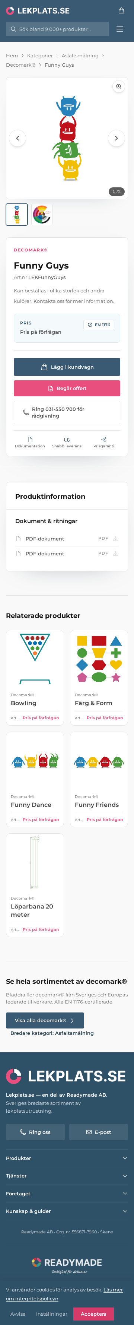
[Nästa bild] (116, 138)
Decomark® (21, 65)
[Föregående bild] (17, 138)
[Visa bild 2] (42, 214)
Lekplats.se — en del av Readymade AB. (56, 1095)
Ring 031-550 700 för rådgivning (58, 412)
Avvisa (18, 1314)
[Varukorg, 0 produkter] (121, 10)
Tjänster (16, 1176)
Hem (12, 55)
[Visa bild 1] (17, 214)
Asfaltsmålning (80, 55)
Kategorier (40, 55)
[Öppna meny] (120, 29)
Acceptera (93, 1314)
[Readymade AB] (66, 1265)
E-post (103, 1132)
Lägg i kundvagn (72, 367)
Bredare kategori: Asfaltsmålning (52, 1033)
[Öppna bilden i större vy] (67, 138)
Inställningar (51, 1314)
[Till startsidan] (38, 10)
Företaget (18, 1193)
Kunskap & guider (28, 1211)
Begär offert (72, 388)
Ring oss (40, 1132)
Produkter (18, 1158)
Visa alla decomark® (40, 1020)
